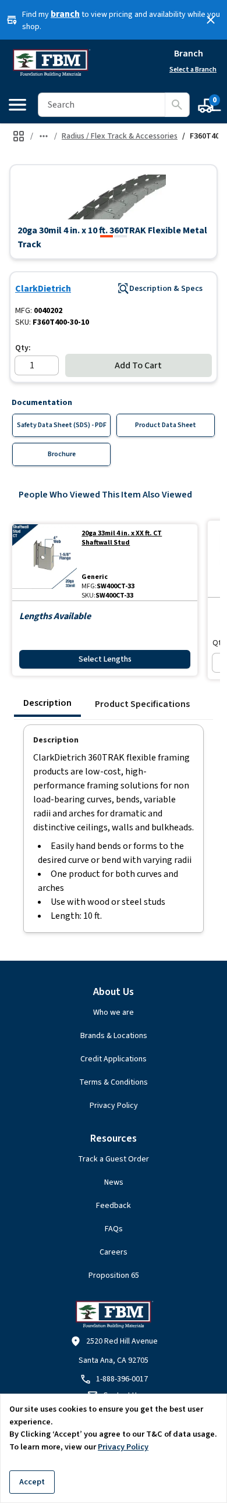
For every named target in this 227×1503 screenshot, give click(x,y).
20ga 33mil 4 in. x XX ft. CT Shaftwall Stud (121, 538)
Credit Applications (113, 1059)
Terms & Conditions (113, 1082)
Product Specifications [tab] (142, 704)
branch (65, 14)
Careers (113, 1252)
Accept (32, 1482)
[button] (113, 197)
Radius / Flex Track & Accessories (120, 136)
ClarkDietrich (43, 288)
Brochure (62, 454)
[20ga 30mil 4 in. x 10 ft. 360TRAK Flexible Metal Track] (106, 236)
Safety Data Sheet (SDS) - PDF (62, 425)
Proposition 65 (113, 1275)
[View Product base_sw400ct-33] (44, 562)
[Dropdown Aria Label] (43, 136)
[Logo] (51, 63)
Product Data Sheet (165, 425)
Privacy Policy (114, 1105)
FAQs (114, 1229)
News (113, 1182)
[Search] (177, 105)
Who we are (113, 1012)
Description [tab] (47, 703)
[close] (210, 19)
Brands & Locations (113, 1036)
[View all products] (19, 136)
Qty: (23, 348)
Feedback (113, 1205)
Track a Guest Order (113, 1159)
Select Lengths (105, 659)
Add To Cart (138, 365)
